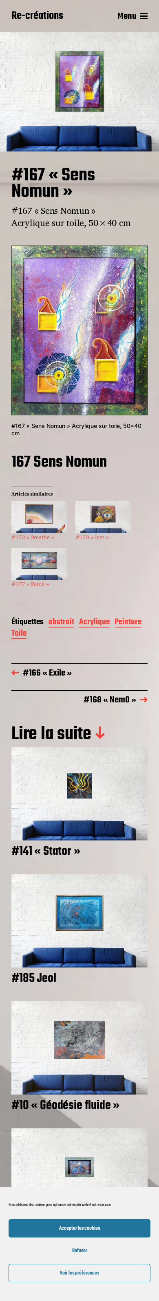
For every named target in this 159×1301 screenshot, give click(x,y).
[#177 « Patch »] (39, 564)
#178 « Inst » (91, 537)
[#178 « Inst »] (103, 517)
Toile (18, 634)
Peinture (128, 622)
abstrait (61, 622)
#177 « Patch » (30, 583)
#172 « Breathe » (32, 537)
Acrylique (94, 622)
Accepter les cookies (79, 1228)
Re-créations (37, 16)
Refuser (79, 1250)
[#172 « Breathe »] (39, 517)
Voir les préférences (79, 1273)
